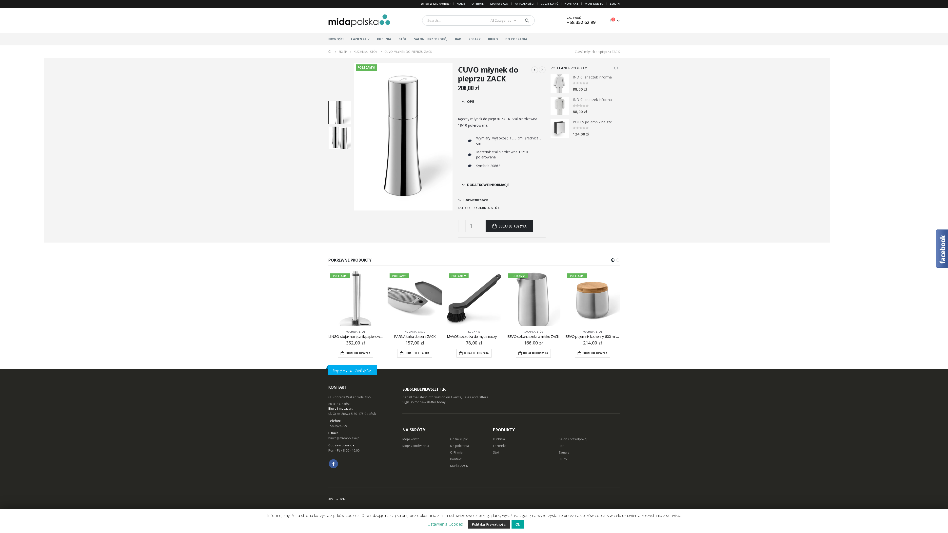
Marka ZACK (499, 3)
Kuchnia (482, 208)
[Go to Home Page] (330, 51)
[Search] (527, 20)
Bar (561, 446)
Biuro (563, 459)
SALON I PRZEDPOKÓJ (431, 39)
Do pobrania (459, 446)
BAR (458, 39)
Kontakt (455, 459)
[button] (612, 260)
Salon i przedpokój (573, 439)
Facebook (333, 463)
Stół (495, 208)
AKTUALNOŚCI (524, 3)
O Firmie (456, 452)
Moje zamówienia (415, 446)
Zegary (564, 452)
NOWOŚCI (336, 39)
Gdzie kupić (459, 439)
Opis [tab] (470, 101)
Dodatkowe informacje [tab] (488, 184)
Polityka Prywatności (489, 524)
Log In (615, 3)
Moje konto (410, 439)
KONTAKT (571, 3)
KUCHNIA (384, 39)
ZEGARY (475, 39)
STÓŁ (403, 39)
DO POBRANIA (516, 39)
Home (461, 3)
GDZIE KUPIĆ (549, 3)
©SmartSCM (337, 499)
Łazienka (500, 446)
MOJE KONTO (594, 3)
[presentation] (355, 136)
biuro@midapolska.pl (344, 438)
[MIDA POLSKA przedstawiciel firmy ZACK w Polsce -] (359, 20)
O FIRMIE (478, 3)
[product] (560, 83)
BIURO (493, 39)
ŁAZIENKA (358, 39)
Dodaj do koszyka (512, 225)
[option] (340, 112)
